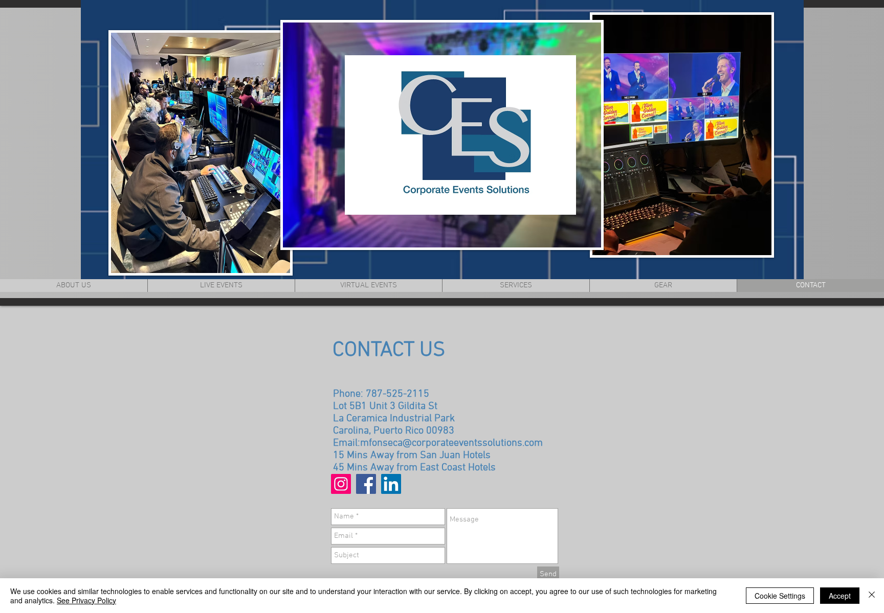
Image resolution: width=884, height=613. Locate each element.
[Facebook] (366, 484)
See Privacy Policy (86, 600)
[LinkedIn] (391, 484)
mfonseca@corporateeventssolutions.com (451, 443)
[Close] (872, 595)
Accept (840, 596)
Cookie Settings (780, 596)
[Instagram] (341, 484)
